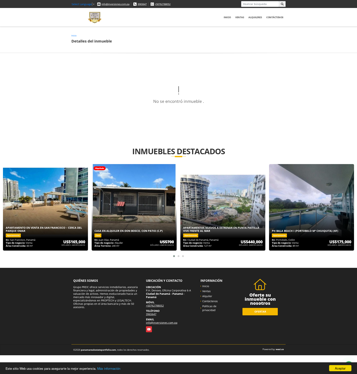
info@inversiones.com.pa (115, 4)
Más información (108, 368)
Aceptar (340, 368)
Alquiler (207, 296)
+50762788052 (163, 4)
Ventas (239, 17)
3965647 (142, 4)
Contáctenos (274, 17)
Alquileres (255, 17)
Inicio (227, 17)
